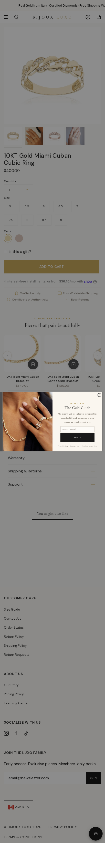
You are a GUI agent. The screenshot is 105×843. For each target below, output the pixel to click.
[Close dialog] (99, 394)
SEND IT (77, 437)
